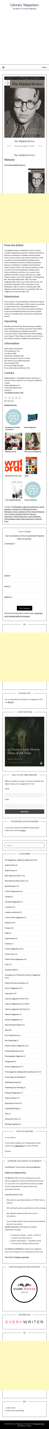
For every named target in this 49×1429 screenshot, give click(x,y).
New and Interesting (12, 1025)
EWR (7, 933)
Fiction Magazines (12, 949)
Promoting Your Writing (14, 1077)
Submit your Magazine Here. (16, 1172)
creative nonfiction (12, 912)
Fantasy (8, 944)
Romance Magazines (13, 1093)
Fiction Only (9, 954)
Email (7, 586)
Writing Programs (12, 1124)
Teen (7, 1114)
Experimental (10, 938)
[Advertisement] (24, 38)
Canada (8, 897)
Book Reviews (10, 886)
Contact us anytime (21, 1257)
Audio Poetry (10, 870)
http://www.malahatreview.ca (14, 165)
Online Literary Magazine (14, 1046)
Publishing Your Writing (14, 1087)
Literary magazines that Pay (19, 514)
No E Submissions (11, 1035)
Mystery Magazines (12, 1020)
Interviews (9, 993)
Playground (9, 1061)
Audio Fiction (10, 865)
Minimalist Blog (39, 1424)
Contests (8, 907)
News (7, 1030)
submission (19, 1146)
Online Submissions (20, 516)
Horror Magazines (12, 988)
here (24, 830)
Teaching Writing (11, 1108)
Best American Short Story (15, 881)
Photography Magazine (14, 1056)
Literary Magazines (24, 5)
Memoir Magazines (12, 1014)
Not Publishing (10, 1040)
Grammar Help (10, 970)
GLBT (7, 964)
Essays (7, 928)
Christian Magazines (13, 902)
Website (8, 597)
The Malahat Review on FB (14, 393)
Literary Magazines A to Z (15, 1004)
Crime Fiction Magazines (14, 917)
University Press (11, 1119)
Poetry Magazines (34, 516)
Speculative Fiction (12, 1103)
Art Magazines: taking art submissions (25, 507)
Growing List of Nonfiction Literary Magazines (22, 975)
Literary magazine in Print (21, 512)
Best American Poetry (13, 876)
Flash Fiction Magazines (14, 959)
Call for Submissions (12, 891)
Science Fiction (10, 1098)
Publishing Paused (12, 1082)
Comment (10, 544)
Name (7, 576)
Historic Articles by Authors (15, 983)
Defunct (8, 923)
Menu (44, 67)
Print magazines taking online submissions (19, 519)
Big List (11, 702)
